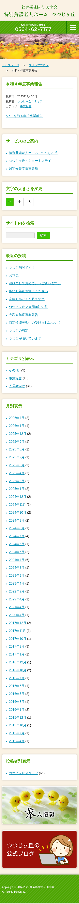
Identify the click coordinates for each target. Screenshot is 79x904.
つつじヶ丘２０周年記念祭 (28, 307)
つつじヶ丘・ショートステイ (30, 160)
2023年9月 (17, 575)
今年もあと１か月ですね (27, 299)
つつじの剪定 (18, 330)
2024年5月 (17, 552)
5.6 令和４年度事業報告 (24, 116)
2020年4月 (17, 615)
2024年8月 (17, 528)
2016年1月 (17, 709)
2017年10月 (17, 638)
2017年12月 (17, 623)
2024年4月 (17, 560)
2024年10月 (17, 512)
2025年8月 (17, 449)
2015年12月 (17, 717)
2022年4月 (17, 599)
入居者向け (17, 386)
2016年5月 (17, 694)
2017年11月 (17, 631)
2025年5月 (17, 465)
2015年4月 (17, 741)
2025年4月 (17, 473)
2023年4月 (17, 583)
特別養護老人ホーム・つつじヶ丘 (33, 153)
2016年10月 (17, 670)
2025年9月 (17, 441)
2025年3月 (17, 481)
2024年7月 (17, 536)
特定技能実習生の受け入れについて (35, 322)
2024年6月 (17, 544)
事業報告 (25, 106)
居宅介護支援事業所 (23, 168)
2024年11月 (17, 504)
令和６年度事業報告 (23, 315)
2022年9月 (17, 591)
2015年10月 (17, 725)
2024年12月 (17, 496)
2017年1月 (17, 654)
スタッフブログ (39, 65)
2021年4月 (17, 607)
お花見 (14, 275)
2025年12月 (17, 433)
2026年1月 (17, 426)
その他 (14, 370)
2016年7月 (17, 678)
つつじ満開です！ (22, 267)
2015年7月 (17, 733)
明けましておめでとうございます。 (35, 283)
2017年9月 (17, 646)
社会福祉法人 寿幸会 (42, 887)
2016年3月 (17, 701)
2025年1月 (17, 489)
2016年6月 (17, 686)
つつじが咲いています (25, 338)
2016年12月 (17, 662)
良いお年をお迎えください (28, 291)
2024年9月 (17, 520)
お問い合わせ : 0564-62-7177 (33, 27)
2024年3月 (17, 567)
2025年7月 (17, 457)
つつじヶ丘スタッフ (30, 101)
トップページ (10, 65)
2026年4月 (17, 418)
